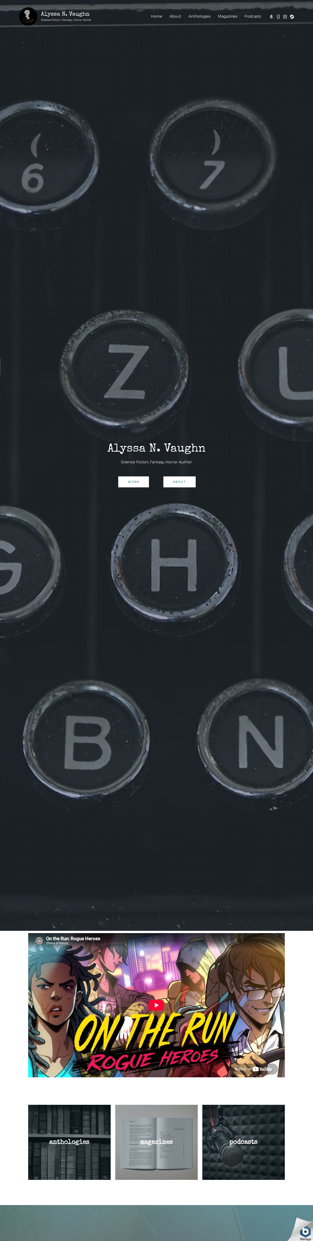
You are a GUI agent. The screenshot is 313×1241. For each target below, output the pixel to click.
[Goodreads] (278, 17)
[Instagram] (285, 17)
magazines (156, 1142)
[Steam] (292, 17)
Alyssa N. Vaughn (65, 14)
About (175, 16)
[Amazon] (271, 17)
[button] (133, 481)
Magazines (227, 16)
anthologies (69, 1142)
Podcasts (252, 16)
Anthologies (200, 16)
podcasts (244, 1142)
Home (156, 16)
